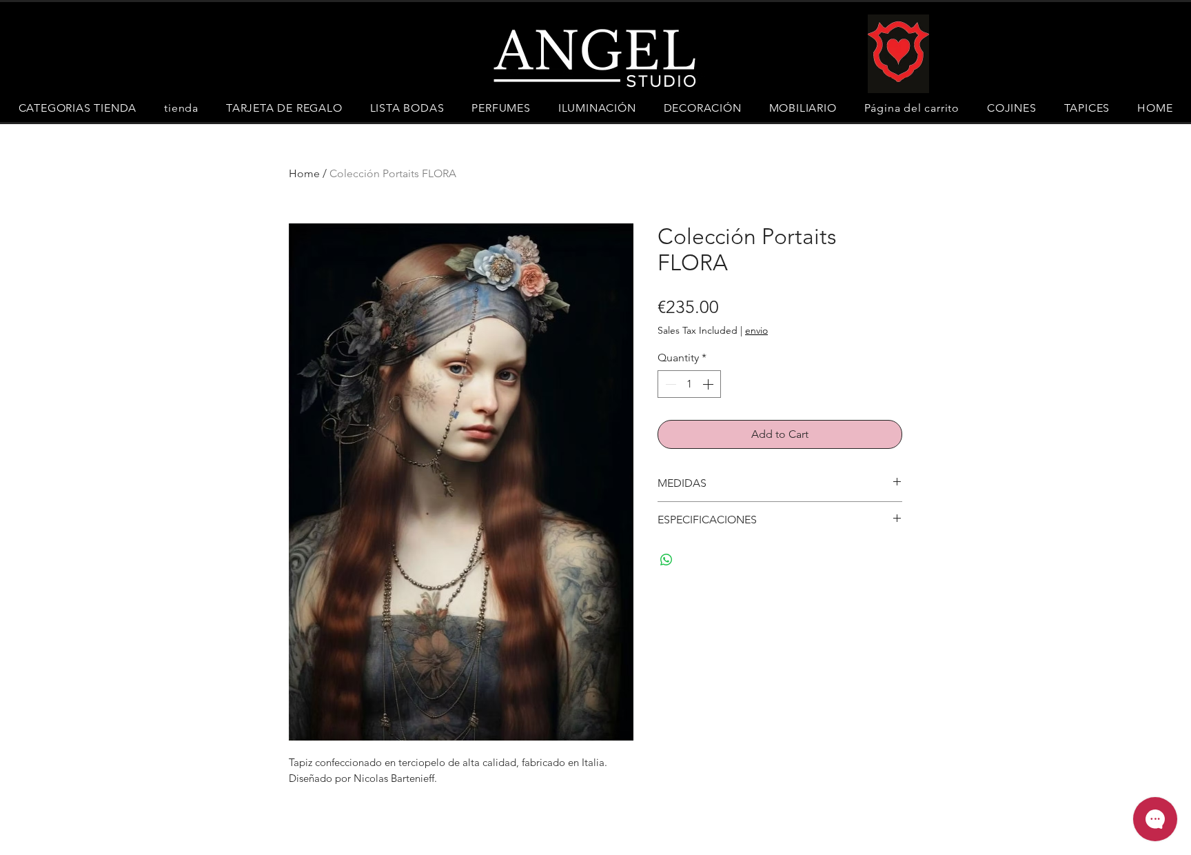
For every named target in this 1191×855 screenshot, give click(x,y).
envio (756, 330)
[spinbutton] (689, 384)
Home (304, 173)
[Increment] (709, 384)
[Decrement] (669, 384)
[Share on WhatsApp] (666, 560)
